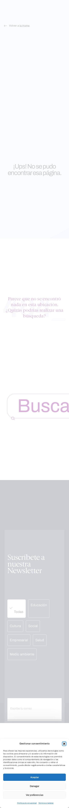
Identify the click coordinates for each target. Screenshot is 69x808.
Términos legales (46, 803)
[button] (64, 743)
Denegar (34, 786)
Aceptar (34, 777)
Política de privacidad (27, 803)
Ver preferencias (34, 795)
